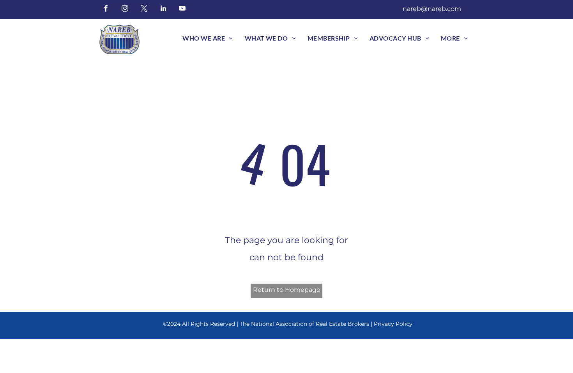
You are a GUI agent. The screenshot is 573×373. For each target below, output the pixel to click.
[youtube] (182, 9)
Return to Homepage (286, 289)
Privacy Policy (393, 323)
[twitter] (144, 9)
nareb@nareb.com (432, 8)
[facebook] (105, 9)
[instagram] (124, 9)
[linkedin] (163, 9)
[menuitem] (208, 38)
